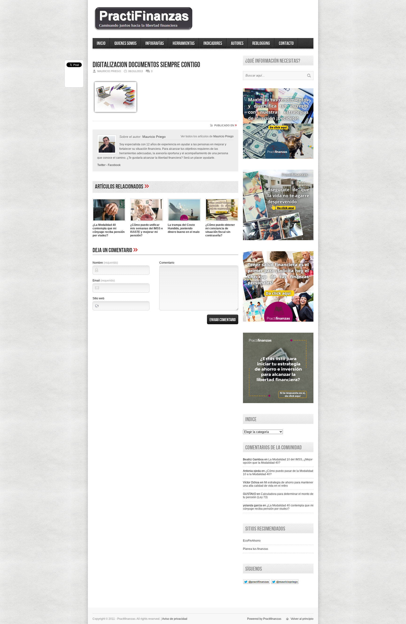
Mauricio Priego (223, 136)
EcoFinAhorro (252, 540)
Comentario (166, 262)
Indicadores (212, 43)
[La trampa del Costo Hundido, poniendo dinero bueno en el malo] (184, 221)
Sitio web (98, 298)
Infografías (154, 43)
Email (104, 280)
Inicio (101, 43)
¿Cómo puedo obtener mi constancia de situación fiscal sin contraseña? (220, 230)
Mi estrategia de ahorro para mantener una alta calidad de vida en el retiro (278, 484)
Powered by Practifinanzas (264, 618)
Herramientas (184, 43)
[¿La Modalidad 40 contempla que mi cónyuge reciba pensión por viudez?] (109, 221)
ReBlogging (261, 43)
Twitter (101, 165)
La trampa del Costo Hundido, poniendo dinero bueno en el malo (183, 228)
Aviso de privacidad (174, 618)
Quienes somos (125, 43)
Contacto (286, 43)
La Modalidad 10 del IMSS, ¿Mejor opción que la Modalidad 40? (277, 461)
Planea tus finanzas (255, 549)
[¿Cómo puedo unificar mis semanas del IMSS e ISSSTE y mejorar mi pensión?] (146, 221)
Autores (237, 43)
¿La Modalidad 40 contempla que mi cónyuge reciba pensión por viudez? (109, 230)
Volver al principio (302, 618)
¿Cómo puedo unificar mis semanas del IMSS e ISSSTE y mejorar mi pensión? (146, 230)
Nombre (105, 262)
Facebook (114, 165)
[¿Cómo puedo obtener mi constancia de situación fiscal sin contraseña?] (221, 221)
